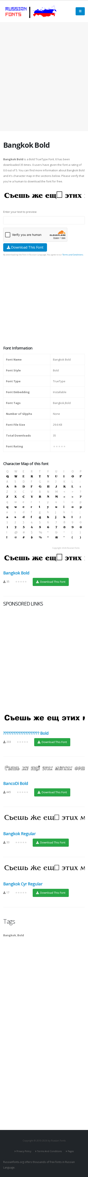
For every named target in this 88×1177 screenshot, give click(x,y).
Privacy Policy (23, 1151)
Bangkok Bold (16, 573)
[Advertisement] (44, 76)
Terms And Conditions (49, 1151)
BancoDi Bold (15, 783)
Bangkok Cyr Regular (23, 884)
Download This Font (26, 247)
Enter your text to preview (20, 212)
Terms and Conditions (72, 254)
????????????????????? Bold (25, 733)
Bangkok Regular (19, 833)
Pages (71, 1151)
